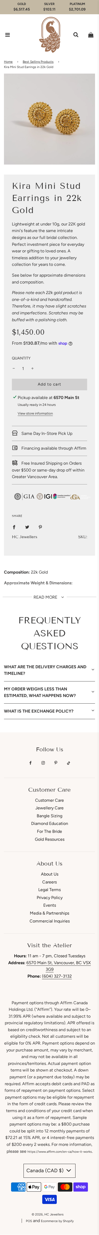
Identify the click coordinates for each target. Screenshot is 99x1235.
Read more (46, 597)
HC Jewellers (24, 537)
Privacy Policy (50, 897)
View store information (35, 413)
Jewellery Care (49, 807)
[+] (32, 368)
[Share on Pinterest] (40, 527)
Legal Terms (49, 889)
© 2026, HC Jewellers (48, 1214)
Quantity (21, 358)
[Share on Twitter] (27, 527)
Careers (49, 882)
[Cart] (90, 35)
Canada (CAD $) (45, 1170)
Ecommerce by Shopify (57, 1221)
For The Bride (49, 831)
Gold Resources (49, 839)
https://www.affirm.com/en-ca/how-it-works (59, 1152)
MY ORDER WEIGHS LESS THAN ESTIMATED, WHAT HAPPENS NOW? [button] (40, 692)
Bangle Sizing (49, 815)
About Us (49, 874)
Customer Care (49, 800)
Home (8, 62)
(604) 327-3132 (57, 976)
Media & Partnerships (49, 913)
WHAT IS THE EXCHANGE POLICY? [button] (38, 711)
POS (29, 1221)
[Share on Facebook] (14, 527)
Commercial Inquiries (50, 921)
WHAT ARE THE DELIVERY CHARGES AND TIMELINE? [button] (45, 670)
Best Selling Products (38, 62)
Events (49, 905)
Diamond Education (49, 823)
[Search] (75, 35)
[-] (14, 368)
